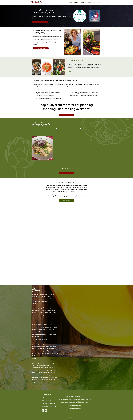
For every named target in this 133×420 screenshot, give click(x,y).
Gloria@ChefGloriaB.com (46, 400)
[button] (60, 168)
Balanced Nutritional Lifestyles (49, 403)
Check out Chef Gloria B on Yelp (75, 405)
